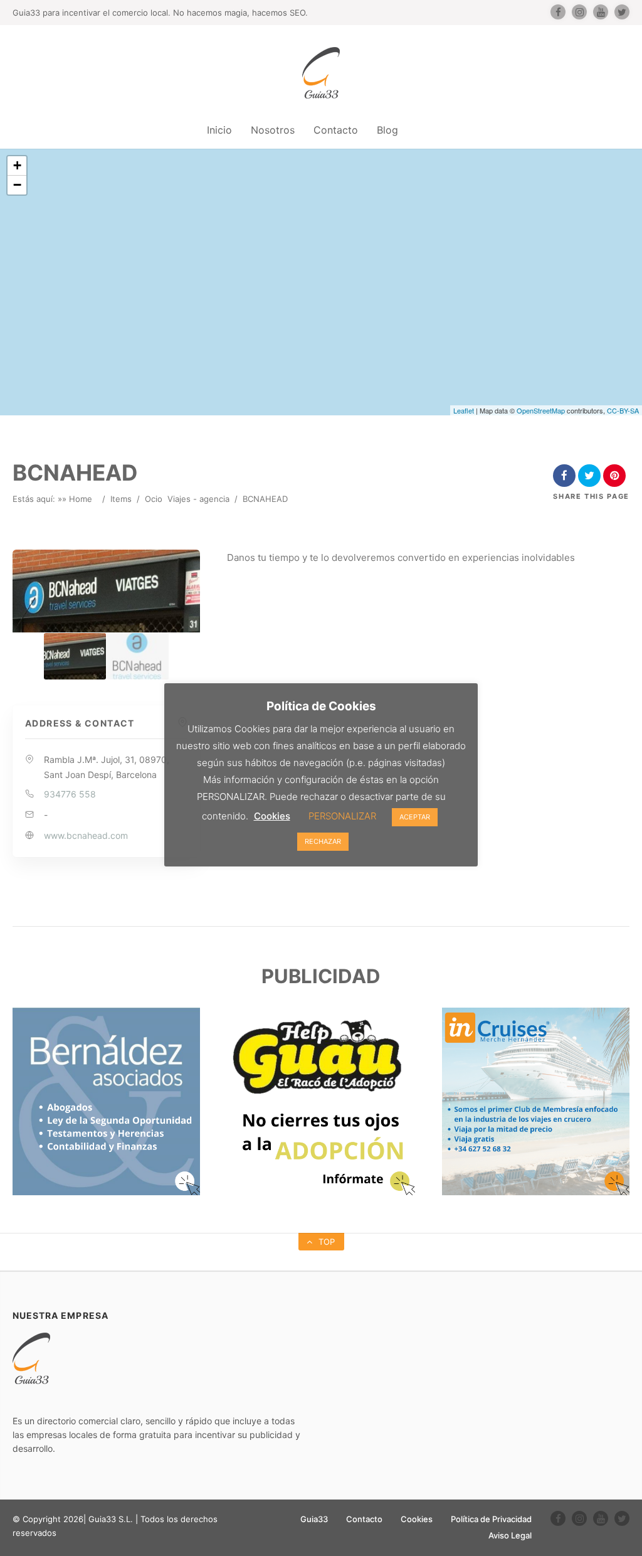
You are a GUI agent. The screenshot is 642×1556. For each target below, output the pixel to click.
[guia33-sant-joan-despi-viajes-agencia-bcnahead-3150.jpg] (138, 656)
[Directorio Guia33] (321, 73)
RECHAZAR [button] (323, 841)
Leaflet (463, 410)
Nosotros (273, 130)
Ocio (153, 499)
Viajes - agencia (198, 499)
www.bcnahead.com (86, 835)
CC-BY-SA (623, 410)
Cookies (417, 1519)
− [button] (17, 185)
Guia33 (314, 1519)
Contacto (335, 130)
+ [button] (17, 165)
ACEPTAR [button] (414, 817)
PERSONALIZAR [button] (342, 816)
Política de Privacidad (491, 1519)
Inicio (219, 130)
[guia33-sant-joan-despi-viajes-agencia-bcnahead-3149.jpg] (75, 656)
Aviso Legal (510, 1535)
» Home (77, 499)
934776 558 (70, 794)
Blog (387, 130)
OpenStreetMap (541, 410)
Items (121, 499)
